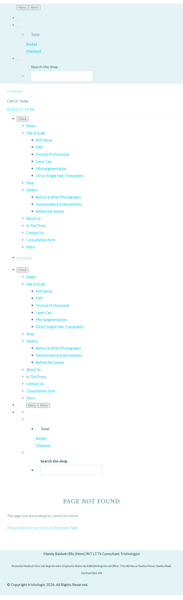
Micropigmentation (51, 168)
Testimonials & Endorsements (59, 204)
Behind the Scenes (50, 211)
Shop (30, 183)
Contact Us (35, 232)
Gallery (32, 190)
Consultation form (40, 240)
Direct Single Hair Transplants (60, 175)
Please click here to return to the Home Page (42, 527)
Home (31, 126)
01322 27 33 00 (20, 109)
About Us (33, 218)
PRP (39, 147)
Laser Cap (43, 161)
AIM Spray (44, 140)
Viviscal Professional (52, 154)
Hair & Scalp (35, 133)
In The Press (36, 225)
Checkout (33, 51)
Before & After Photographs (58, 197)
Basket (31, 44)
